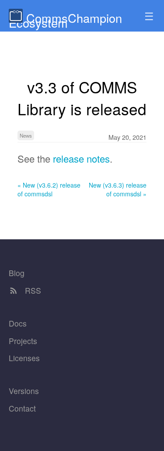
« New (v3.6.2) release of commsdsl (48, 189)
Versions (24, 390)
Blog (16, 272)
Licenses (24, 357)
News (26, 135)
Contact (22, 408)
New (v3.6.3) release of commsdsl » (118, 189)
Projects (23, 340)
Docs (18, 323)
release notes (81, 158)
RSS (32, 290)
